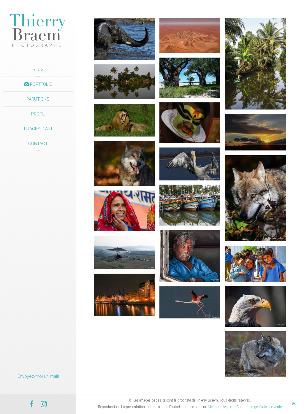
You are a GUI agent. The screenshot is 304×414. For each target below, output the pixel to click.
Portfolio (40, 84)
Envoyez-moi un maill (38, 376)
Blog (38, 69)
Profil (38, 114)
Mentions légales (221, 407)
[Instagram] (44, 405)
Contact (38, 143)
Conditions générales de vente (259, 407)
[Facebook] (31, 405)
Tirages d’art (38, 128)
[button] (124, 39)
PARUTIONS (38, 99)
